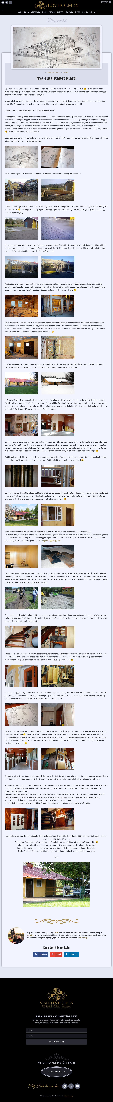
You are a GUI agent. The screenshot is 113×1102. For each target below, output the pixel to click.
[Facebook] (2, 2)
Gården (65, 72)
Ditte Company (68, 1096)
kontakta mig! (82, 938)
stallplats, (30, 935)
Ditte (57, 933)
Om (91, 12)
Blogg (77, 12)
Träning (52, 12)
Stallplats (22, 12)
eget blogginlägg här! (52, 540)
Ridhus (44, 12)
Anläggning (35, 12)
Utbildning (69, 12)
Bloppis (85, 12)
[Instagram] (6, 2)
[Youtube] (10, 2)
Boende (60, 12)
